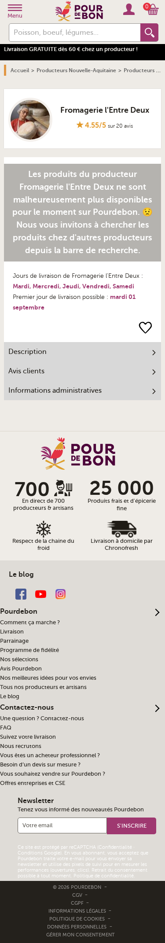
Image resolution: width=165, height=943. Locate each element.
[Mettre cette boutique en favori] (145, 327)
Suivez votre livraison (28, 737)
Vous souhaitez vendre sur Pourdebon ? (52, 774)
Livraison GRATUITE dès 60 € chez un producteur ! (71, 49)
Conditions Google (39, 853)
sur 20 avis (120, 126)
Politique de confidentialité (103, 876)
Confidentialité (115, 847)
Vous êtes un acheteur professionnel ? (50, 755)
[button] (131, 826)
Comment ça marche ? (30, 622)
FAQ (5, 728)
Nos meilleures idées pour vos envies (48, 678)
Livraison (12, 632)
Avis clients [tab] (26, 371)
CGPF (78, 903)
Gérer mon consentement (80, 935)
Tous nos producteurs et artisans (43, 687)
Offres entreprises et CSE (32, 783)
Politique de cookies (77, 919)
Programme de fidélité (29, 650)
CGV (78, 895)
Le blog (9, 696)
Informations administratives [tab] (55, 390)
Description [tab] (27, 352)
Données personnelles (76, 927)
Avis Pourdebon (21, 669)
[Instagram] (60, 594)
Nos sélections (19, 659)
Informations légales (77, 911)
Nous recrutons (20, 746)
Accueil (20, 70)
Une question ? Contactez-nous (42, 718)
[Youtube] (40, 594)
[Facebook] (20, 594)
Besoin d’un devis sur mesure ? (40, 765)
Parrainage (14, 641)
